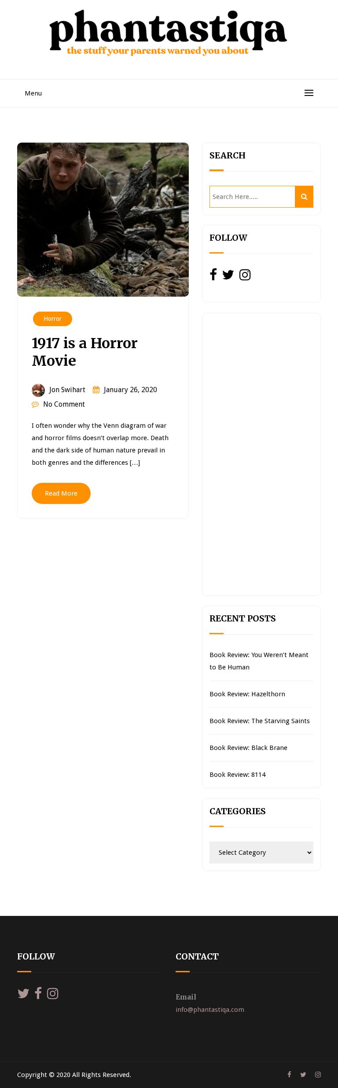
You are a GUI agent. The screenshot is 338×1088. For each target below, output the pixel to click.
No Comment (64, 404)
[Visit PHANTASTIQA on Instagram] (245, 277)
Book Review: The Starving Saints (259, 721)
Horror (53, 318)
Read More (61, 493)
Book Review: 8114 (237, 775)
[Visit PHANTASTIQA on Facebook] (213, 277)
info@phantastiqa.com (210, 1010)
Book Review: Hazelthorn (247, 694)
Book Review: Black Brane (248, 748)
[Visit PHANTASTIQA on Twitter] (228, 277)
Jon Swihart (67, 390)
